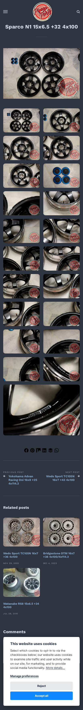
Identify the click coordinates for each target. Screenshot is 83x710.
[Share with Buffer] (51, 451)
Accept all (41, 695)
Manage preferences (24, 676)
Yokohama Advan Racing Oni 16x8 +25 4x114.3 (22, 480)
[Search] (78, 11)
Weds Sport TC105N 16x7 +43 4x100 (60, 478)
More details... (55, 667)
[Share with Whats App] (57, 451)
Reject (41, 686)
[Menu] (5, 11)
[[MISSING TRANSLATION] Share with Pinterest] (32, 451)
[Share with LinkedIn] (45, 451)
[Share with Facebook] (26, 451)
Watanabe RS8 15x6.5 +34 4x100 (21, 605)
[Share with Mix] (38, 451)
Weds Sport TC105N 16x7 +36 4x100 (20, 555)
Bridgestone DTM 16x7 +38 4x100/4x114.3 (59, 555)
